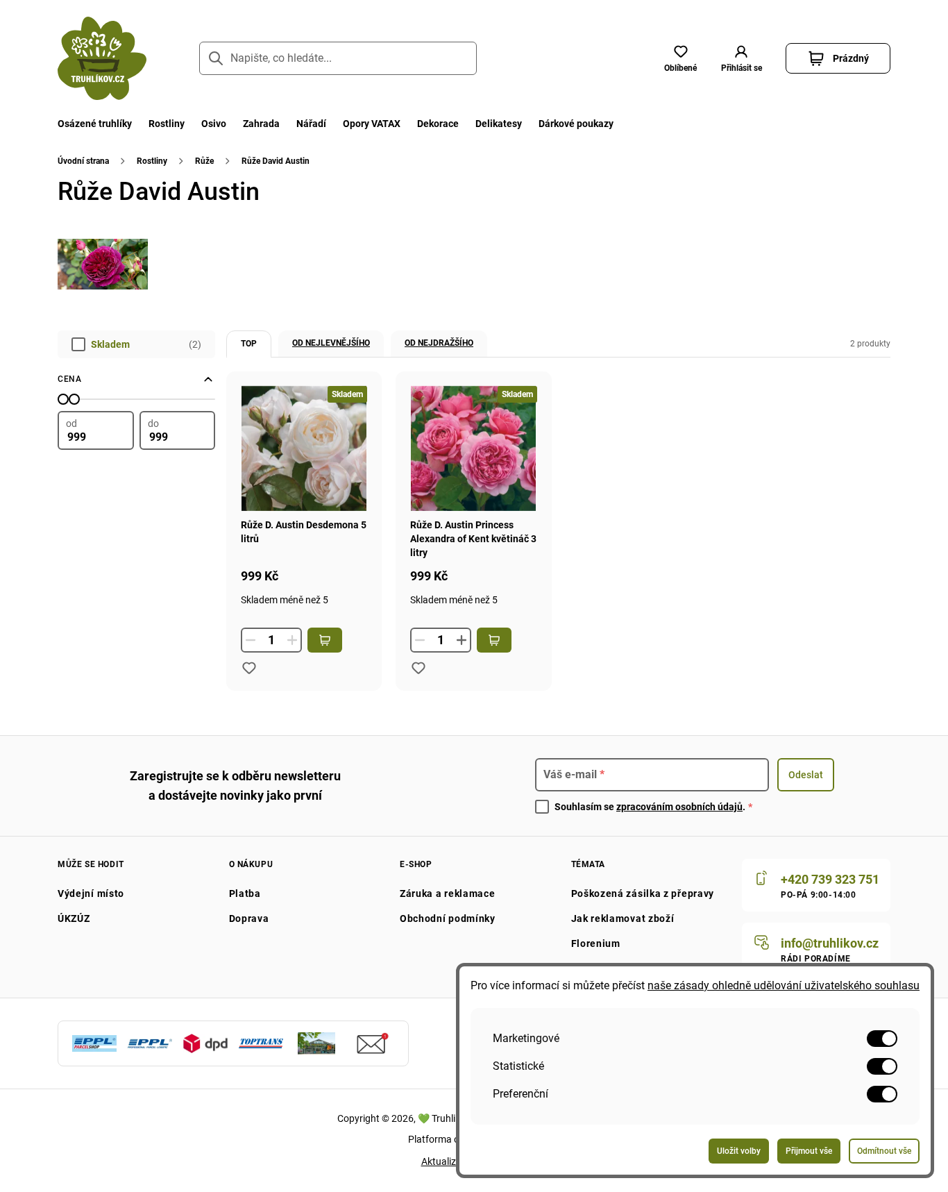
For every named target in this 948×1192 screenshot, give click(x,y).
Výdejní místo (91, 893)
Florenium (595, 943)
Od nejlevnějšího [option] (331, 343)
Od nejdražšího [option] (439, 343)
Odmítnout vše (884, 1151)
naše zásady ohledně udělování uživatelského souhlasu (783, 985)
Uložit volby (739, 1151)
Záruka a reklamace (448, 893)
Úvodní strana (83, 161)
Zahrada (261, 123)
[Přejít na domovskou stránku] (102, 58)
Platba (245, 893)
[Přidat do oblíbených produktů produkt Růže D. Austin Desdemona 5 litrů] (249, 668)
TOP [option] (249, 344)
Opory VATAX (371, 123)
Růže (204, 161)
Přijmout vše (809, 1151)
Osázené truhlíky (95, 123)
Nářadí (311, 123)
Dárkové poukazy (576, 123)
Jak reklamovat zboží (623, 918)
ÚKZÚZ (74, 918)
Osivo (213, 123)
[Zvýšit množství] (461, 640)
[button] (741, 58)
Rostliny (167, 123)
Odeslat (805, 774)
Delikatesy (498, 123)
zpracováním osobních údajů (679, 806)
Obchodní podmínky (448, 918)
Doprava (249, 918)
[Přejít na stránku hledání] (216, 58)
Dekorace (438, 123)
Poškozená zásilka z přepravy (643, 893)
